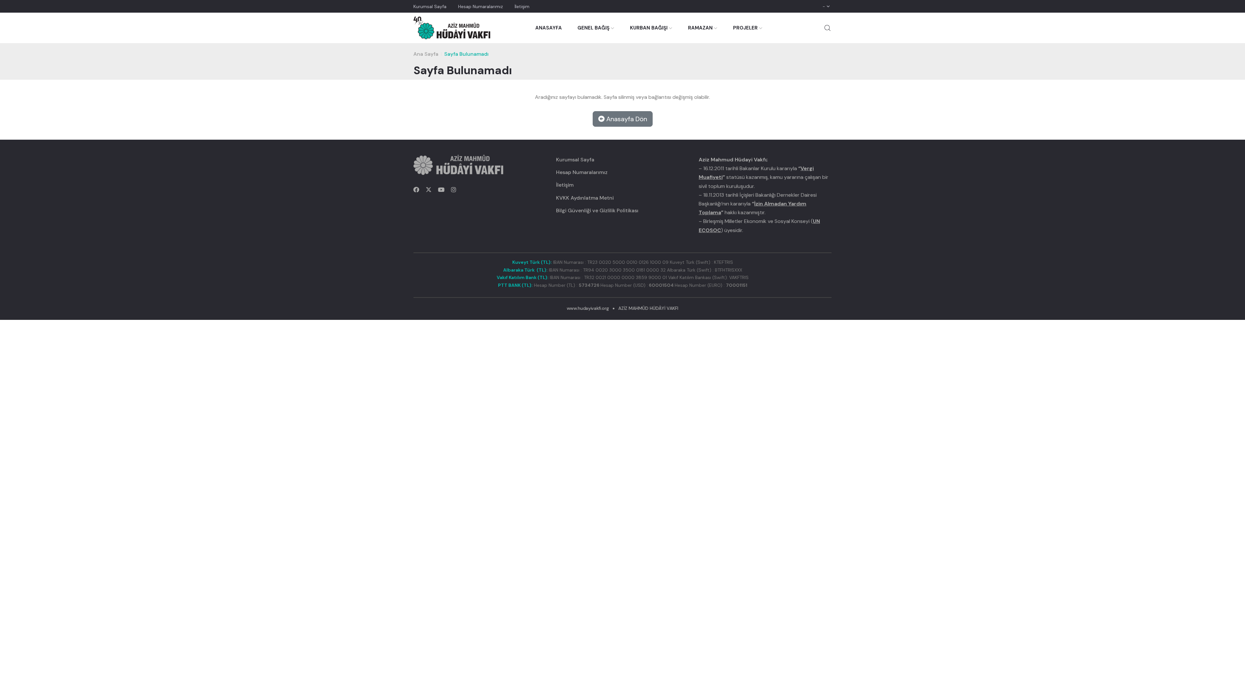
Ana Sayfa (425, 54)
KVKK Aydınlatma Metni (585, 197)
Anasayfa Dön (626, 119)
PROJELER (745, 28)
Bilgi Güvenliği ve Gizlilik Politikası (597, 210)
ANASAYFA (548, 28)
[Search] (827, 28)
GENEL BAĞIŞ (593, 28)
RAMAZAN (700, 28)
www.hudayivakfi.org (588, 308)
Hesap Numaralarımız (480, 6)
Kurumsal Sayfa (429, 6)
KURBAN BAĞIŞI (649, 28)
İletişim (522, 6)
